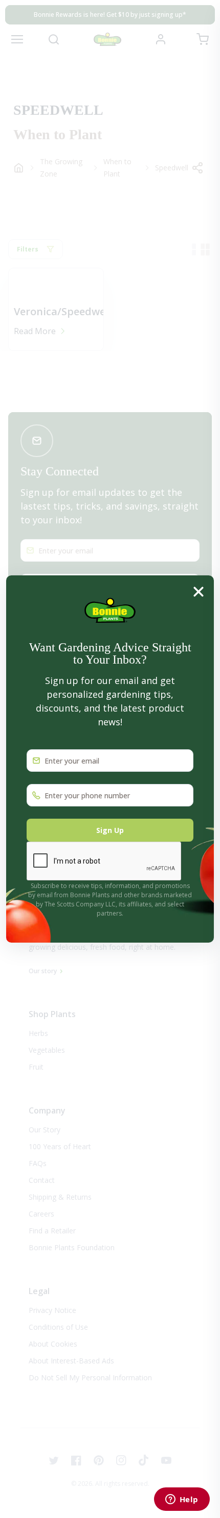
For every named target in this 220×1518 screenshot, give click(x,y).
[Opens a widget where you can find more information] (181, 1500)
